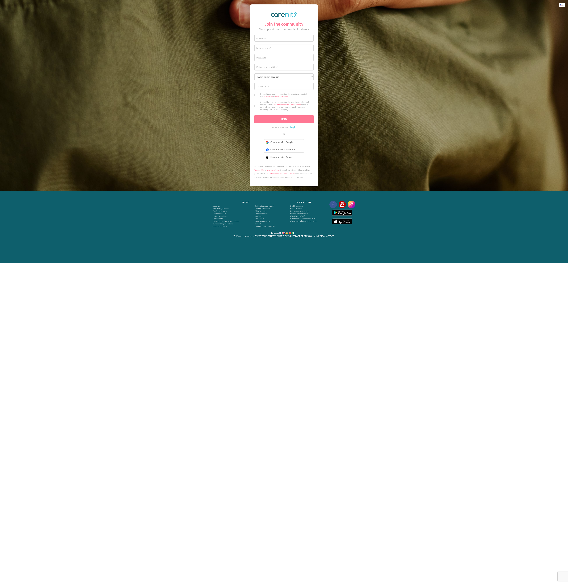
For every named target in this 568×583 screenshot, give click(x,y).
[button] (284, 159)
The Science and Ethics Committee (226, 221)
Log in (293, 127)
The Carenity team (220, 211)
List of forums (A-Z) (297, 216)
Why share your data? (221, 208)
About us (216, 206)
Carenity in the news (262, 208)
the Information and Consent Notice (281, 174)
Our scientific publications (223, 224)
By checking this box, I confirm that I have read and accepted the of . (283, 95)
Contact (258, 224)
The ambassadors (219, 213)
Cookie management (262, 221)
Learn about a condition (299, 211)
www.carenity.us (281, 96)
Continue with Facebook (282, 149)
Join (284, 119)
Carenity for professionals (265, 226)
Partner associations (220, 216)
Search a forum (296, 208)
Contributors (218, 218)
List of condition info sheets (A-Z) (303, 218)
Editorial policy (260, 211)
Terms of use (259, 218)
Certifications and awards (264, 206)
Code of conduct (261, 213)
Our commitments (220, 226)
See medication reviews (299, 213)
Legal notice (259, 216)
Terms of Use (268, 96)
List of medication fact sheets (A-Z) (303, 221)
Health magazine (296, 206)
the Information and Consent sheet (287, 104)
